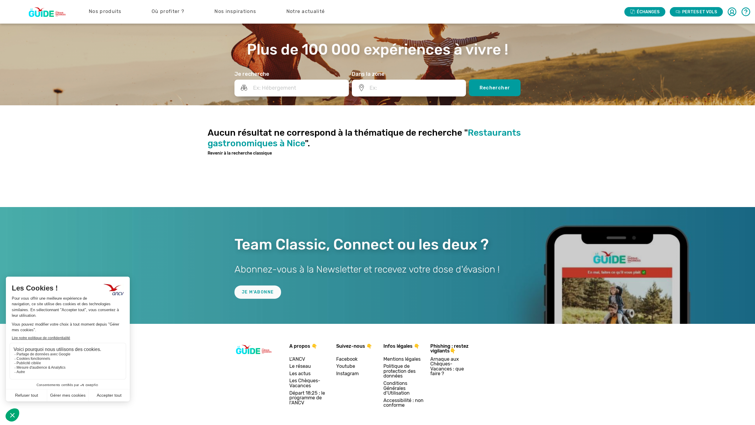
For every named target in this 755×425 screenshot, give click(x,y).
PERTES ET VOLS (699, 11)
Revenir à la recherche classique (240, 153)
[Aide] (746, 12)
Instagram (347, 373)
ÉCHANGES (648, 11)
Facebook (346, 359)
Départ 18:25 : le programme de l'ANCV (307, 398)
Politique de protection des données (399, 371)
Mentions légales (402, 359)
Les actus (300, 373)
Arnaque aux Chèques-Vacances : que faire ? (447, 366)
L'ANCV (297, 359)
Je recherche (251, 74)
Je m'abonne (258, 292)
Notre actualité (305, 11)
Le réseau (300, 366)
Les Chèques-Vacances (304, 383)
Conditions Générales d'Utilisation (396, 388)
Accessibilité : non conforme (403, 403)
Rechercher (495, 88)
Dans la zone (368, 74)
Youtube (345, 366)
